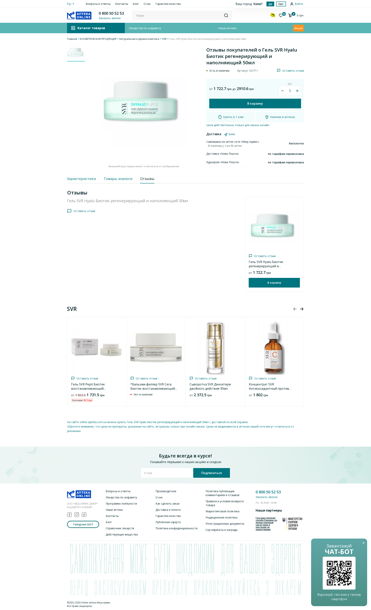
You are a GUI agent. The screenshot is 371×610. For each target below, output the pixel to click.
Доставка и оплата (168, 510)
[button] (301, 309)
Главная (72, 39)
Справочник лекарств (120, 528)
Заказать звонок (267, 497)
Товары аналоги (118, 178)
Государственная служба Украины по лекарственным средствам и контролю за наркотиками (266, 524)
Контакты (121, 4)
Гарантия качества (168, 4)
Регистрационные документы (225, 523)
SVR (164, 39)
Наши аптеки (227, 28)
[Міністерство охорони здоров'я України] (292, 524)
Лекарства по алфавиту (145, 28)
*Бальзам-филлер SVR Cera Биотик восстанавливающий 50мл (152, 388)
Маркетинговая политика (222, 511)
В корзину (255, 103)
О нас (147, 4)
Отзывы (147, 178)
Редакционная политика (221, 517)
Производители (166, 491)
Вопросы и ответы (98, 4)
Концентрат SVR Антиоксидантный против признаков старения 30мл (269, 388)
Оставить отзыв (293, 70)
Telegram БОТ (83, 524)
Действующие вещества (122, 534)
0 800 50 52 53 (111, 13)
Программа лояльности (121, 503)
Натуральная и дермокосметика (139, 39)
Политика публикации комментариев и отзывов (222, 493)
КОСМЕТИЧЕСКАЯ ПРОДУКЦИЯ (98, 39)
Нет (281, 4)
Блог (136, 4)
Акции (298, 28)
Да (270, 4)
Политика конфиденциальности (176, 528)
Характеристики (81, 178)
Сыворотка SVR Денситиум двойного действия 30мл (210, 386)
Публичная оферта (168, 522)
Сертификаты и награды (221, 530)
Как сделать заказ (168, 503)
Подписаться (211, 473)
